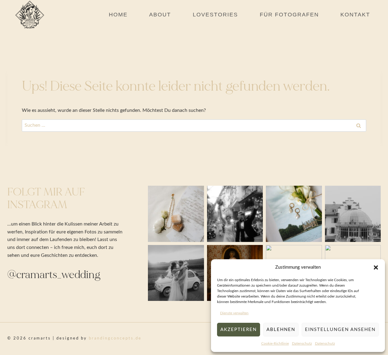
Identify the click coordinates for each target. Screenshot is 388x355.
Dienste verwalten (234, 313)
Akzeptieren (238, 329)
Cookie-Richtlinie (275, 343)
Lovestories (215, 15)
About (160, 15)
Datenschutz (302, 343)
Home (118, 15)
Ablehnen (280, 329)
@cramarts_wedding (54, 274)
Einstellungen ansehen (340, 329)
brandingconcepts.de (115, 338)
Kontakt (355, 15)
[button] (376, 267)
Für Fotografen (289, 15)
